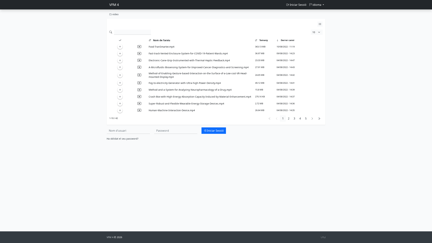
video (115, 14)
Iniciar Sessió (297, 5)
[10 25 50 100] (317, 32)
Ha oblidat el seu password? (122, 138)
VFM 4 (114, 4)
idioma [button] (317, 5)
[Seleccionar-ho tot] (120, 40)
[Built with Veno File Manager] (323, 237)
